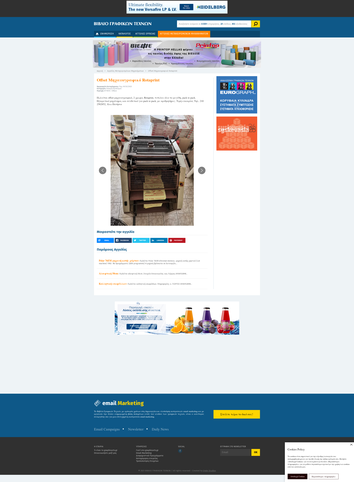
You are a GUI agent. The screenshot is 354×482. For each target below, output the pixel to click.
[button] (102, 170)
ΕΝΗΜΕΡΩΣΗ (107, 33)
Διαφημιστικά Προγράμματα (149, 455)
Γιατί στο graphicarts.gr (147, 450)
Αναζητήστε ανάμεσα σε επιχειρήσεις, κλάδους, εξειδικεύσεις (213, 24)
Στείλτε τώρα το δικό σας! (236, 414)
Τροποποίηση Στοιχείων (147, 461)
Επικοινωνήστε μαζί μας (105, 453)
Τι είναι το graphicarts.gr (105, 450)
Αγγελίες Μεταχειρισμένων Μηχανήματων (125, 71)
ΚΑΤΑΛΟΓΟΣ (125, 33)
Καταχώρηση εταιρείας (147, 458)
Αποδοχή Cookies (297, 476)
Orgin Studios (209, 470)
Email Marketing (144, 453)
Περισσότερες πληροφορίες (324, 476)
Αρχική (100, 71)
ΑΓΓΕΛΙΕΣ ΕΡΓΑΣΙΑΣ (145, 33)
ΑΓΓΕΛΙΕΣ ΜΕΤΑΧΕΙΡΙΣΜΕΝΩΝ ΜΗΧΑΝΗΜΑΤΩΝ (184, 33)
